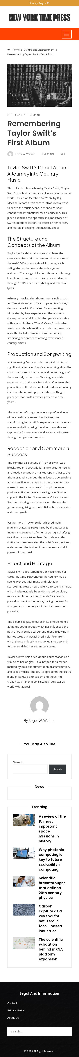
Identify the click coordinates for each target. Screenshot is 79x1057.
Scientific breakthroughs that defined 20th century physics (52, 888)
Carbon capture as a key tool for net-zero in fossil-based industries (50, 918)
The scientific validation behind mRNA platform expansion (51, 949)
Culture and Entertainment (23, 115)
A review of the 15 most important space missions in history (52, 829)
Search (17, 762)
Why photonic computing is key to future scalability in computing (51, 859)
